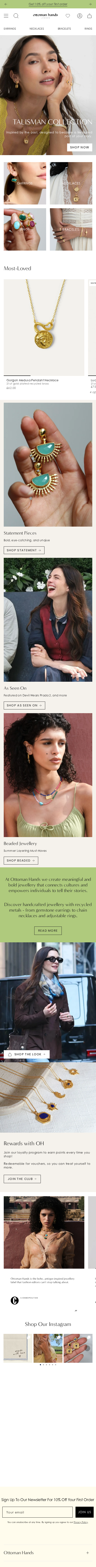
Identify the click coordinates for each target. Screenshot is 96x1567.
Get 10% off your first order (48, 4)
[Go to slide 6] (55, 1364)
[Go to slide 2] (43, 1364)
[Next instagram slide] (87, 1348)
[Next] (90, 4)
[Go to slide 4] (49, 1364)
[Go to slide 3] (46, 1364)
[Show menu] (6, 15)
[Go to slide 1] (40, 1364)
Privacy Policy (81, 1522)
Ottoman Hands (19, 1552)
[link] (17, 1348)
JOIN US (84, 1512)
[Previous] (6, 4)
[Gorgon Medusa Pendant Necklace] (44, 327)
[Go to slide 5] (52, 1364)
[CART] (89, 15)
